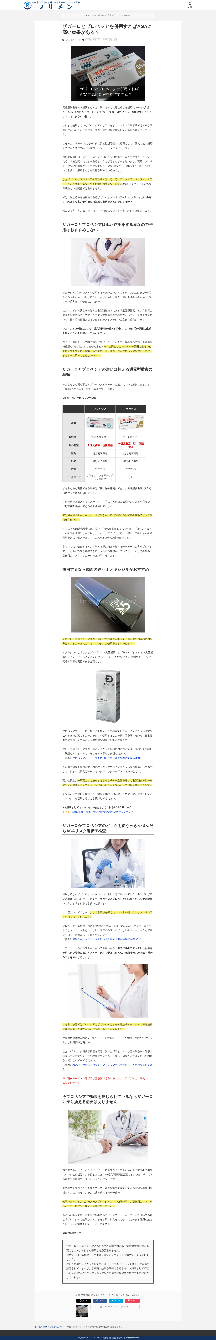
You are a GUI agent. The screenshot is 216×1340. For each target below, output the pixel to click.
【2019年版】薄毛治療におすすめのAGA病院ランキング (102, 812)
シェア (101, 1300)
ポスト (85, 1300)
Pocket (134, 1300)
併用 (115, 40)
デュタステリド (73, 40)
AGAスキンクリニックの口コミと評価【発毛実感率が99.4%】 (107, 939)
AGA (88, 40)
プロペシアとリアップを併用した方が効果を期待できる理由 (106, 758)
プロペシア (107, 40)
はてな (117, 1300)
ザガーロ (96, 40)
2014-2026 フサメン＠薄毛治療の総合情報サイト (105, 1338)
